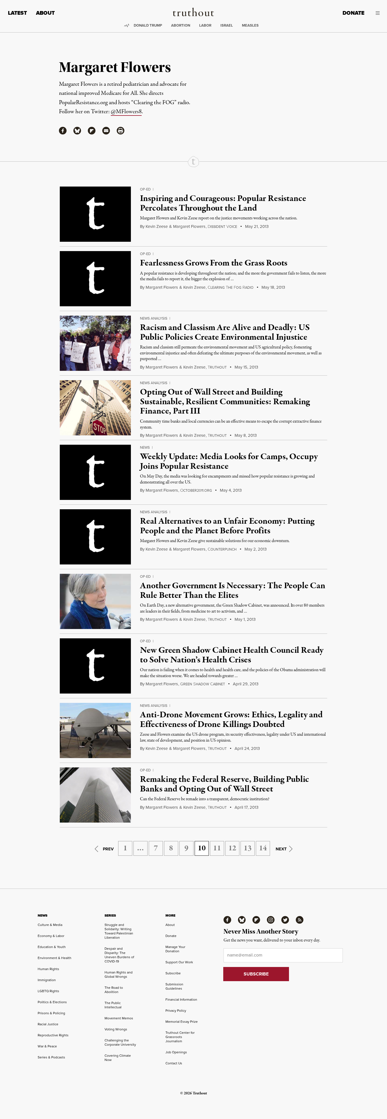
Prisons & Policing (51, 1013)
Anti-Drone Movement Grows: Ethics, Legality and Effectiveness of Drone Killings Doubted (231, 720)
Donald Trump (148, 25)
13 (248, 848)
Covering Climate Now (118, 1057)
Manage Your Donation (175, 949)
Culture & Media (50, 924)
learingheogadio (231, 287)
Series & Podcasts (51, 1057)
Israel (226, 25)
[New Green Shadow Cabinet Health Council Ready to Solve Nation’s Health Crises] (95, 666)
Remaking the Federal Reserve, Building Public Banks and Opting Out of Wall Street (224, 784)
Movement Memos (119, 1018)
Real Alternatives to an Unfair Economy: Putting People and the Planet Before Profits (227, 526)
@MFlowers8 (126, 112)
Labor (205, 25)
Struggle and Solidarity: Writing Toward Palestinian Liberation (119, 931)
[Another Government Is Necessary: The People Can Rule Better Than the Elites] (95, 601)
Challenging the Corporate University (120, 1042)
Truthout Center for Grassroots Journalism (180, 1037)
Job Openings (176, 1052)
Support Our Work (179, 962)
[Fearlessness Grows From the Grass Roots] (95, 278)
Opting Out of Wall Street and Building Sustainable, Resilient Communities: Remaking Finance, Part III (225, 402)
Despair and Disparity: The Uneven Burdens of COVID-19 (119, 955)
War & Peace (47, 1046)
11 (217, 848)
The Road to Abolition (114, 989)
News (145, 447)
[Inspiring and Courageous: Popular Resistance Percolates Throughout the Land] (95, 214)
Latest (17, 13)
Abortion (180, 25)
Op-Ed (145, 189)
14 (263, 848)
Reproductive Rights (53, 1035)
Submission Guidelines (174, 986)
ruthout (217, 367)
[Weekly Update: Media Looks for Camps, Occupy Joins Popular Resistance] (95, 472)
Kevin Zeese (157, 226)
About (45, 13)
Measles (250, 25)
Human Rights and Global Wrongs (119, 974)
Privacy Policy (175, 1010)
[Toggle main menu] (376, 13)
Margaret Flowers (189, 226)
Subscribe (173, 973)
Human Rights (48, 969)
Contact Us (173, 1063)
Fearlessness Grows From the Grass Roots (213, 263)
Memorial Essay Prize (181, 1021)
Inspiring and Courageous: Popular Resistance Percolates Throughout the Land (223, 203)
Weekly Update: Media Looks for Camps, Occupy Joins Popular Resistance (229, 462)
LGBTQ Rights (48, 991)
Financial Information (181, 999)
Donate (353, 13)
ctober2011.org (196, 490)
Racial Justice (48, 1024)
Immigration (47, 980)
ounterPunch (222, 549)
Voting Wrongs (116, 1029)
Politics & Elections (52, 1002)
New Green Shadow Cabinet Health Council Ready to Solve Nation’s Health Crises (232, 655)
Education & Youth (52, 946)
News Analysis (153, 318)
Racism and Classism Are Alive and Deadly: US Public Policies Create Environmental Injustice (224, 333)
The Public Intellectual (113, 1005)
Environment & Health (54, 957)
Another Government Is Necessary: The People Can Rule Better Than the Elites (232, 591)
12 (232, 848)
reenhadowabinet (202, 684)
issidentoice (222, 226)
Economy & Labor (51, 935)
